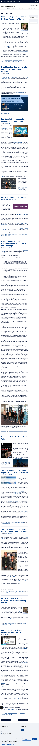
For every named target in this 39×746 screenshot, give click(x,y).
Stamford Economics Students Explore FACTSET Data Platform (14, 471)
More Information (26, 739)
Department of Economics (8, 6)
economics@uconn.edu (7, 731)
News (2, 8)
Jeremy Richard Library (17, 492)
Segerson (20, 60)
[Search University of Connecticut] (36, 1)
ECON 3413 (17, 493)
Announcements (8, 112)
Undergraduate (7, 8)
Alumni (21, 228)
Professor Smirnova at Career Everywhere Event (13, 198)
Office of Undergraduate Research (15, 175)
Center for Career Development (13, 501)
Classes (6, 522)
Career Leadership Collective (21, 214)
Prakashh (10, 624)
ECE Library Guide (15, 698)
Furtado (21, 112)
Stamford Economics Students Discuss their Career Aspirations (14, 530)
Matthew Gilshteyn (8, 191)
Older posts (6, 720)
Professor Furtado (13, 76)
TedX (5, 464)
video (11, 258)
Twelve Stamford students (18, 142)
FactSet (19, 477)
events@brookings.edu (20, 92)
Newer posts (23, 720)
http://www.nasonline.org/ (20, 57)
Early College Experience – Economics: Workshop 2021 (12, 631)
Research (23, 8)
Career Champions (7, 206)
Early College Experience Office (11, 709)
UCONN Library (4, 686)
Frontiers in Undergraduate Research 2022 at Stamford (12, 120)
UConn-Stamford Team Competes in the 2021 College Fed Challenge (13, 243)
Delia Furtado (7, 113)
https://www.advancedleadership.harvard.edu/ (10, 618)
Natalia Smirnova (15, 191)
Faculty (12, 112)
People (19, 8)
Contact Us (33, 8)
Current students (24, 186)
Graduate (14, 8)
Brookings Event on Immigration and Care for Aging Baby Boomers (14, 69)
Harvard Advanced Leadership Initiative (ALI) (10, 611)
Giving (28, 8)
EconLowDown (24, 662)
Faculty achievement (8, 60)
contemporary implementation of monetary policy (10, 681)
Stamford (20, 191)
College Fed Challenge (13, 431)
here (18, 91)
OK (34, 739)
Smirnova (19, 188)
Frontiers (8, 170)
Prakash (6, 463)
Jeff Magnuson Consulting (10, 592)
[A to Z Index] (38, 1)
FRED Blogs (26, 661)
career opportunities (24, 511)
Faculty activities (15, 60)
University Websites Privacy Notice (8, 744)
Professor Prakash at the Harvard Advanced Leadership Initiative (13, 600)
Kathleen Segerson (4, 61)
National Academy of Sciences (13, 61)
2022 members (4, 57)
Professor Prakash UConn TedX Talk (14, 438)
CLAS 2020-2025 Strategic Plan (15, 576)
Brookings (3, 113)
